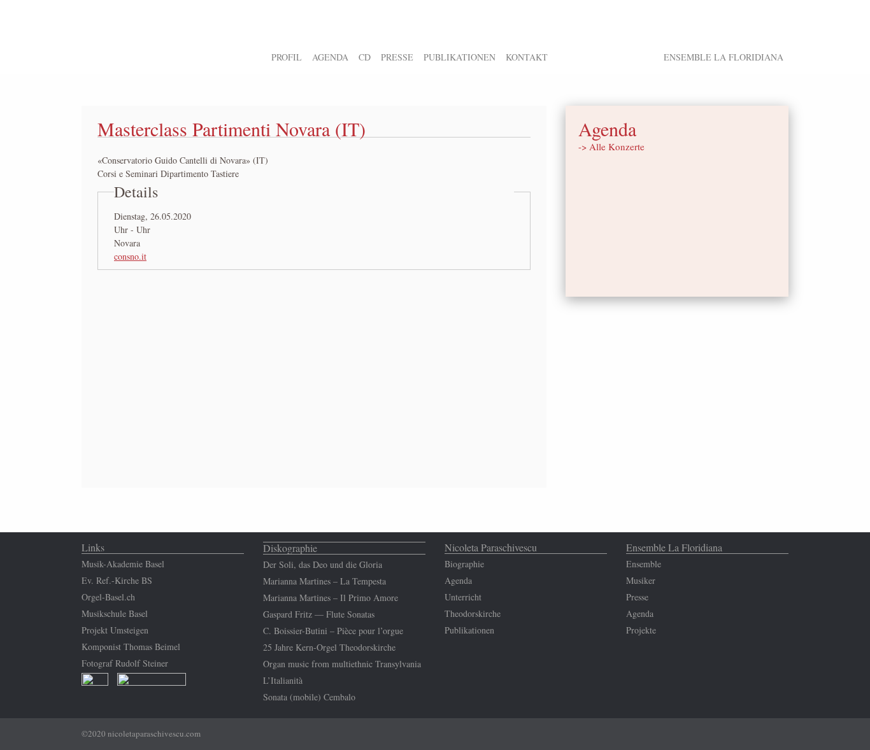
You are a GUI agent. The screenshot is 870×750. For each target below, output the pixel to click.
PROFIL (286, 57)
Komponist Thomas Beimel (131, 646)
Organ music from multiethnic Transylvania (342, 664)
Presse (637, 597)
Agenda (458, 580)
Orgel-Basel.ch (108, 597)
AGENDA (330, 57)
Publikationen (469, 630)
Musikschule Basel (115, 613)
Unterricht (463, 597)
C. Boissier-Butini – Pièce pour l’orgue (333, 631)
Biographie (464, 564)
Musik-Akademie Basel (123, 564)
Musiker (640, 580)
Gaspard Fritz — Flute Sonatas (318, 614)
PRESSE (397, 57)
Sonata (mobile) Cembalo (309, 697)
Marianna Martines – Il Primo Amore (330, 597)
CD (365, 57)
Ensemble (643, 564)
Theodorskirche (473, 613)
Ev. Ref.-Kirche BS (117, 580)
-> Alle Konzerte (611, 146)
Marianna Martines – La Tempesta (324, 581)
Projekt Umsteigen (115, 630)
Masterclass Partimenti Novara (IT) (231, 128)
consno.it (130, 256)
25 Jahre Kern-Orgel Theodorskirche (329, 647)
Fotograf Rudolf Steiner (126, 663)
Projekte (641, 630)
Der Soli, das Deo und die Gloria (322, 564)
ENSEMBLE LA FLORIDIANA (723, 57)
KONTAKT (527, 57)
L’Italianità (283, 680)
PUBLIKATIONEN (460, 57)
